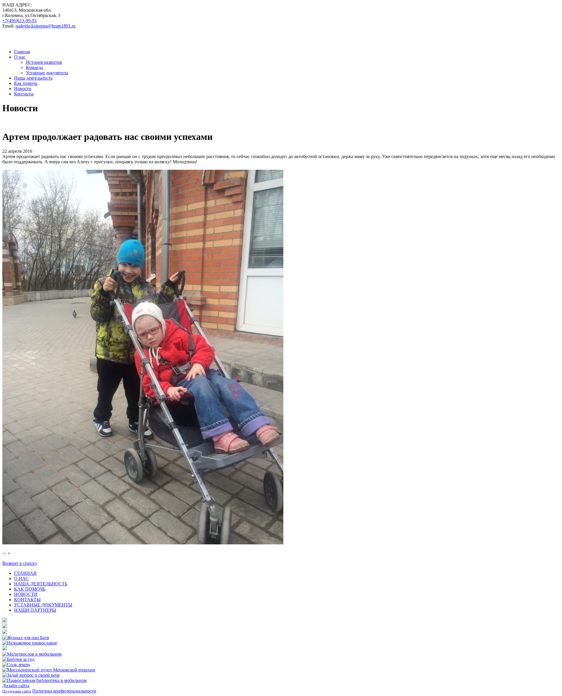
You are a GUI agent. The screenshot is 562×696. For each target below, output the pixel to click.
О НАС (21, 578)
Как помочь (25, 83)
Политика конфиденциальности (64, 690)
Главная (22, 51)
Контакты (24, 93)
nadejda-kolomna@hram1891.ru (46, 25)
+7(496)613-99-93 (19, 20)
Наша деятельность (33, 78)
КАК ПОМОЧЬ (29, 589)
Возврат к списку (19, 563)
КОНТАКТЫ (27, 599)
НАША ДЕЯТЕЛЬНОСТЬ (40, 583)
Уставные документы (47, 72)
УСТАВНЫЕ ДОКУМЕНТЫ (43, 604)
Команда (34, 67)
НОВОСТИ (25, 594)
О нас (19, 56)
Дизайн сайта (15, 685)
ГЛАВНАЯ (25, 573)
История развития (44, 62)
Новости (22, 88)
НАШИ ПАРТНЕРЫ (35, 610)
